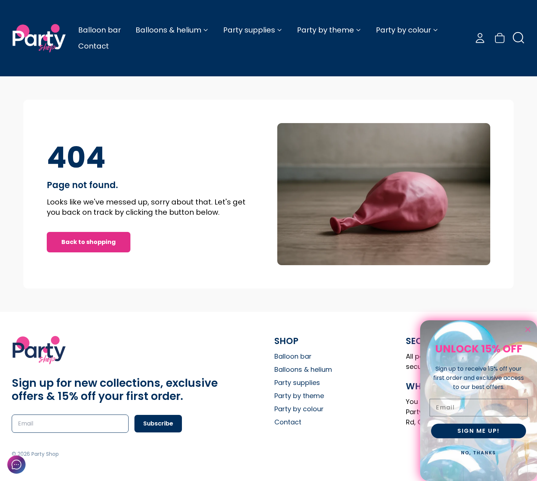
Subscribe (158, 423)
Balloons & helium (168, 30)
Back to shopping (88, 242)
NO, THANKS (478, 453)
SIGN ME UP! (478, 431)
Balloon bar (99, 30)
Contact (93, 46)
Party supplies (249, 30)
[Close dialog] (527, 329)
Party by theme (325, 30)
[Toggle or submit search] (518, 38)
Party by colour (403, 30)
